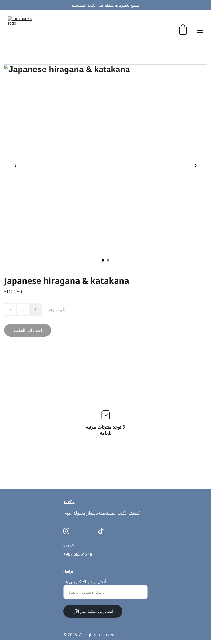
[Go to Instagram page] (66, 531)
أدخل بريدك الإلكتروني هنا (84, 582)
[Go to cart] (183, 30)
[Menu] (200, 30)
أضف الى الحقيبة (27, 330)
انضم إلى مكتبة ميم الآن (93, 611)
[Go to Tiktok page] (101, 531)
